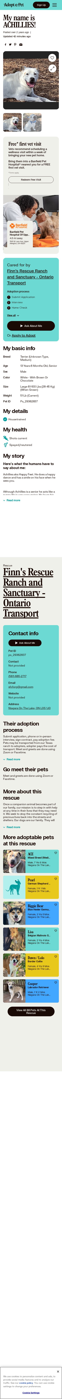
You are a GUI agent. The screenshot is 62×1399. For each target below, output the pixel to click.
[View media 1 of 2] (12, 122)
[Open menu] (54, 5)
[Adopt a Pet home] (14, 5)
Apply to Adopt (24, 335)
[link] (5, 44)
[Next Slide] (54, 80)
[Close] (58, 1371)
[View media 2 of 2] (32, 122)
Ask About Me (33, 325)
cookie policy (26, 1383)
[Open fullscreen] (52, 68)
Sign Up (41, 4)
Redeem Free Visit (31, 179)
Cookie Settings (31, 1393)
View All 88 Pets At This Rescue (30, 1011)
